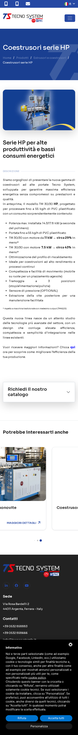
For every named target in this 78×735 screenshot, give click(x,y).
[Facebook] (16, 585)
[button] (36, 540)
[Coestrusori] (42, 474)
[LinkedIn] (6, 585)
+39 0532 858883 (15, 626)
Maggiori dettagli (53, 523)
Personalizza (39, 726)
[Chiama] (7, 4)
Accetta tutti (56, 718)
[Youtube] (26, 585)
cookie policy (37, 677)
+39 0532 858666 (15, 633)
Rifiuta (22, 718)
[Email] (29, 4)
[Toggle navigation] (70, 18)
